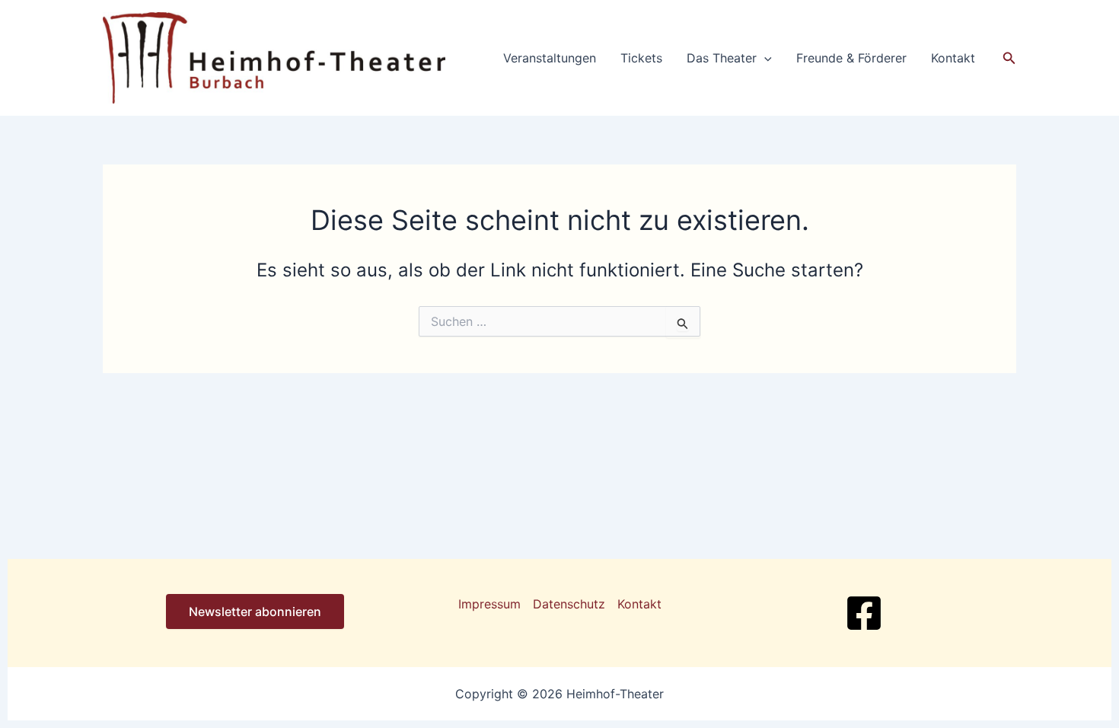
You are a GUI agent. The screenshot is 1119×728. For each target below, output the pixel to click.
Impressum (489, 603)
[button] (764, 57)
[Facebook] (864, 613)
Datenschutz (569, 603)
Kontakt (953, 57)
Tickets (641, 57)
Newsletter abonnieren (255, 611)
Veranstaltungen (549, 57)
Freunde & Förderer (851, 57)
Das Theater (722, 57)
